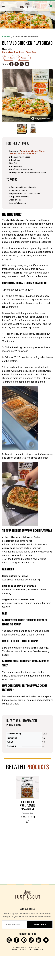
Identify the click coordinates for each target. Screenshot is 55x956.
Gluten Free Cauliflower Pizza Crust (19, 52)
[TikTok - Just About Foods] (32, 942)
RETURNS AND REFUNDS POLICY (26, 947)
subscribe (40, 924)
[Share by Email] (27, 64)
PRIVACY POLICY (19, 949)
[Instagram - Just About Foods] (10, 942)
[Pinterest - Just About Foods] (24, 942)
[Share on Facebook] (11, 64)
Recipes (6, 36)
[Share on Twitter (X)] (16, 64)
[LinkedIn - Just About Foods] (39, 942)
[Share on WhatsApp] (21, 64)
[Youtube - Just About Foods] (46, 942)
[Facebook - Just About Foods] (17, 942)
